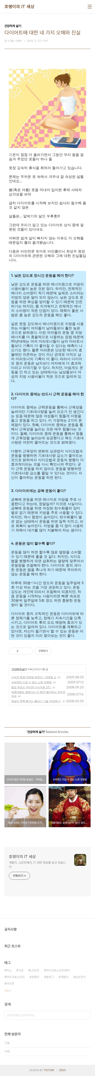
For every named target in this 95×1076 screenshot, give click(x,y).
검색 (86, 1015)
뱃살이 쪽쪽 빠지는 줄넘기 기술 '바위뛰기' (36, 701)
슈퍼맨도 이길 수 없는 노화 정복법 (31, 682)
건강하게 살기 (19, 669)
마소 (8, 970)
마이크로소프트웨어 (58, 970)
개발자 (64, 977)
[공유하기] (22, 651)
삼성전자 (80, 977)
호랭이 (35, 977)
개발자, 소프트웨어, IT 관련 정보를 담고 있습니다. (37, 864)
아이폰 (10, 983)
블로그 (50, 977)
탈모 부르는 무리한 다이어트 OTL (31, 687)
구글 (20, 970)
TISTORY (49, 1070)
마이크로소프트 (15, 977)
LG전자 (34, 970)
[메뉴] (89, 6)
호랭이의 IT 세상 (19, 6)
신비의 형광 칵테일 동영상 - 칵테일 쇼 (33, 677)
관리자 (62, 1070)
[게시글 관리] (28, 651)
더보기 (7, 990)
